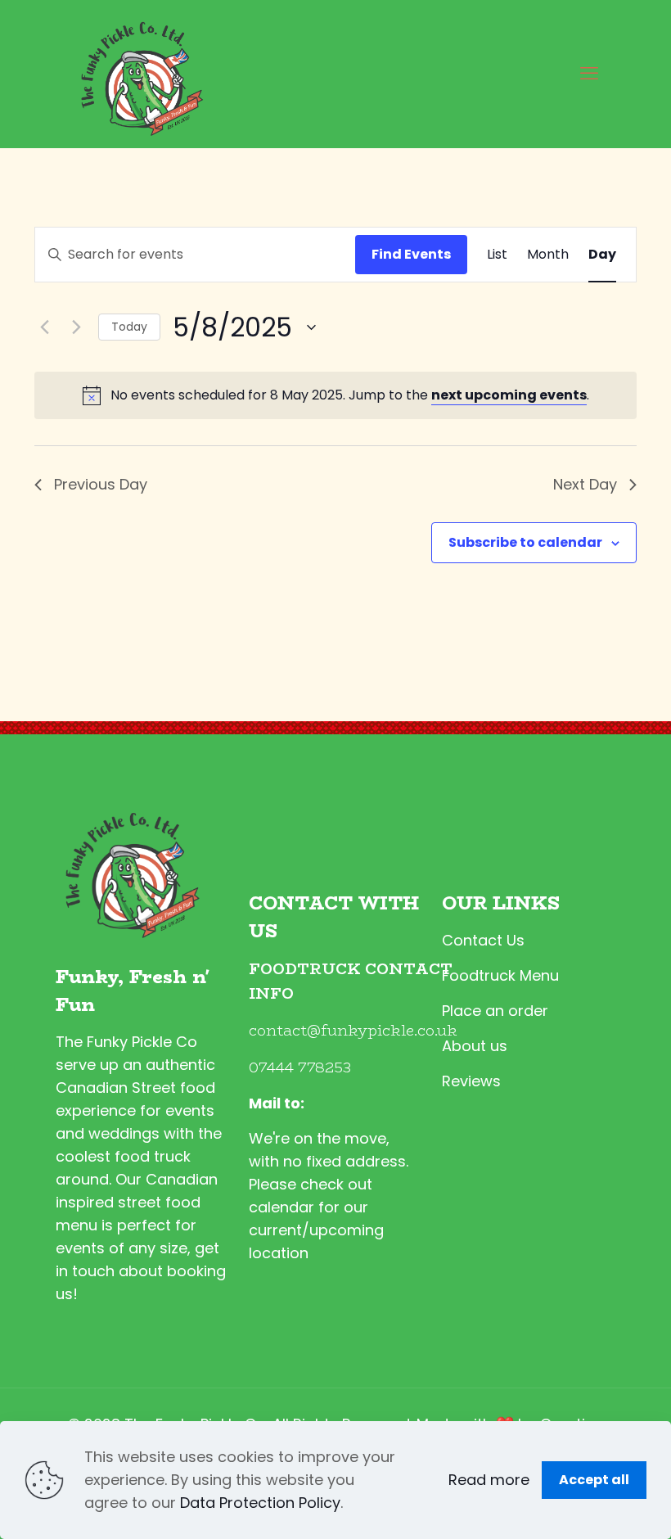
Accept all (594, 1479)
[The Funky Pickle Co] (138, 73)
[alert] (335, 395)
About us (474, 1046)
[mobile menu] (589, 74)
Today (129, 326)
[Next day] (76, 327)
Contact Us (483, 940)
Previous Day (100, 484)
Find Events (411, 254)
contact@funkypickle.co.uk (353, 1030)
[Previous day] (44, 327)
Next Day (585, 484)
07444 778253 (300, 1067)
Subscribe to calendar (525, 542)
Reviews (471, 1081)
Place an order (495, 1010)
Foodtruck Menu (500, 975)
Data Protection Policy (260, 1502)
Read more (488, 1479)
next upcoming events (509, 395)
